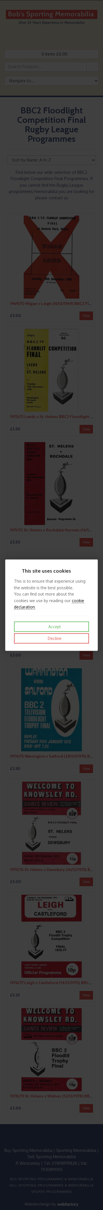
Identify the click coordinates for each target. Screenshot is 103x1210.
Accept (54, 626)
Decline (54, 638)
